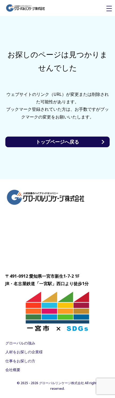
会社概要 (12, 369)
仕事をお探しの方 (20, 360)
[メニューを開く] (109, 8)
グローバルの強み (20, 343)
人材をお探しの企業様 (24, 351)
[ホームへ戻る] (25, 8)
